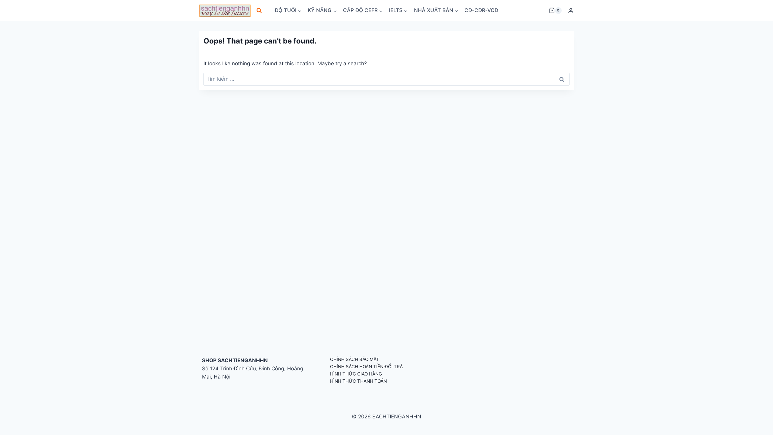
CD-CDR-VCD (481, 10)
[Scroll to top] (758, 423)
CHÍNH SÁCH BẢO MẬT (354, 359)
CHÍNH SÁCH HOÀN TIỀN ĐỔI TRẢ (366, 366)
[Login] (571, 11)
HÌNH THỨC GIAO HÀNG (356, 374)
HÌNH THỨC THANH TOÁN (358, 381)
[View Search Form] (259, 10)
